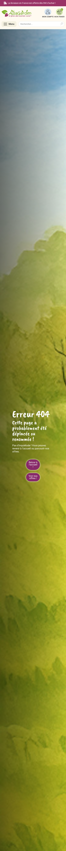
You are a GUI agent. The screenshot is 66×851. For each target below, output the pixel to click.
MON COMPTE (48, 17)
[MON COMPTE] (48, 12)
